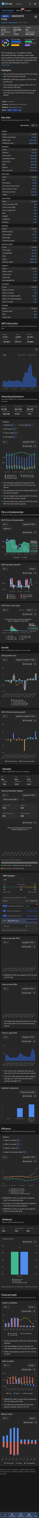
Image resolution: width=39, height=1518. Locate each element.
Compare (27, 11)
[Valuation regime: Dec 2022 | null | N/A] (11, 863)
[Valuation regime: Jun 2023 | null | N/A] (14, 863)
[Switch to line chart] (12, 425)
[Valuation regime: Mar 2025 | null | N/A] (26, 863)
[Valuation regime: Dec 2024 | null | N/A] (25, 863)
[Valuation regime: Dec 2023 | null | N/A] (18, 863)
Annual (31, 569)
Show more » (6, 65)
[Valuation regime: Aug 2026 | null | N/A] (37, 863)
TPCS (15, 110)
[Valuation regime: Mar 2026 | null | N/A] (33, 863)
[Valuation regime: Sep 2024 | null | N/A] (23, 863)
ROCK (10, 110)
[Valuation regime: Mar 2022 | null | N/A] (5, 863)
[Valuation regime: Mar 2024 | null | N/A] (19, 863)
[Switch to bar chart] (16, 433)
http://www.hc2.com (15, 107)
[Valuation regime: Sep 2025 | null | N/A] (30, 863)
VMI (19, 110)
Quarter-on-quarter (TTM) (25, 660)
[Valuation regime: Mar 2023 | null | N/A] (12, 863)
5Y (4, 795)
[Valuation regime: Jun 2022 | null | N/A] (7, 863)
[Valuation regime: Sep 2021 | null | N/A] (2, 863)
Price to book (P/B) (10, 799)
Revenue (6, 528)
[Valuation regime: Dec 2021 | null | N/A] (4, 863)
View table (28, 446)
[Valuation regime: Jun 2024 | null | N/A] (21, 863)
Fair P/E (21, 610)
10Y (4, 524)
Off (33, 125)
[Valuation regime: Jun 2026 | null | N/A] (35, 863)
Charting (19, 10)
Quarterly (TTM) (28, 442)
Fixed (29, 610)
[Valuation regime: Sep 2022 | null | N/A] (9, 863)
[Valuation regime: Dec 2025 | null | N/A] (32, 863)
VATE (5, 16)
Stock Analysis (7, 10)
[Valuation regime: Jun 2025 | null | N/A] (28, 863)
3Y (4, 442)
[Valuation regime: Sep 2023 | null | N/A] (16, 863)
